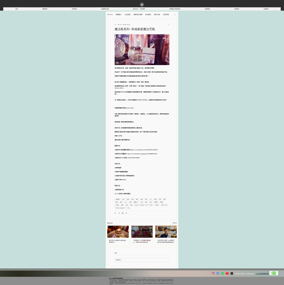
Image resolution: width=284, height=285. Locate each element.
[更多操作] (168, 24)
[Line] (222, 273)
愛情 (155, 199)
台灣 (123, 199)
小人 (151, 199)
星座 (146, 202)
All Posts (110, 14)
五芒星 (156, 205)
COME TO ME (164, 205)
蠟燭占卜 (136, 202)
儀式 (137, 199)
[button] (175, 14)
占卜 (126, 202)
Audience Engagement (120, 207)
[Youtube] (227, 273)
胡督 (165, 199)
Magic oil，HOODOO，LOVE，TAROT (144, 205)
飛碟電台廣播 (137, 14)
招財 (142, 199)
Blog (129, 207)
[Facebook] (217, 273)
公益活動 (127, 14)
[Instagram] (213, 273)
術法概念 (148, 14)
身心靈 (117, 205)
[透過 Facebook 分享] (115, 213)
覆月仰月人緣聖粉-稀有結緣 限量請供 (117, 241)
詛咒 (127, 205)
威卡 (121, 202)
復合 (151, 202)
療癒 (122, 205)
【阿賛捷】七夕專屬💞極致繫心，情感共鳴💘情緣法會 (142, 241)
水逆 (142, 202)
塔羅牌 (155, 202)
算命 (146, 199)
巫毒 (117, 202)
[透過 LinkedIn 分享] (122, 213)
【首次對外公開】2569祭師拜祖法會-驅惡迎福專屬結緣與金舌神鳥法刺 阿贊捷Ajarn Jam (165, 241)
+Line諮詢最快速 (262, 274)
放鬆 (131, 205)
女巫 (160, 199)
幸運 (132, 199)
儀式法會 (157, 14)
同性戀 (161, 202)
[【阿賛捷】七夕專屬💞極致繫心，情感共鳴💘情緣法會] (142, 232)
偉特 (130, 202)
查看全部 (175, 222)
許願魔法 (118, 199)
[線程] (231, 273)
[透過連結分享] (126, 213)
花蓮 (128, 199)
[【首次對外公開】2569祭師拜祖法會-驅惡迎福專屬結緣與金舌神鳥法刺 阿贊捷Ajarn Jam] (166, 232)
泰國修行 (119, 14)
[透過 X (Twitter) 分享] (119, 213)
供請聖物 (166, 14)
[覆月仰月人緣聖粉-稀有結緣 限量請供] (118, 232)
